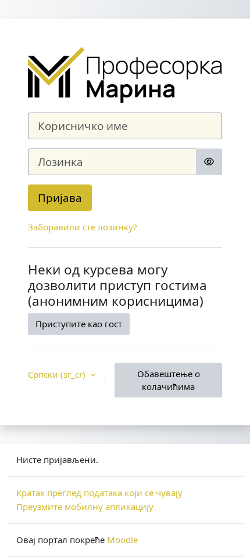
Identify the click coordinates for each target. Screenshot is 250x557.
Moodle (122, 539)
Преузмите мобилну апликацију (84, 506)
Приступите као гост (78, 324)
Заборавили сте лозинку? (82, 227)
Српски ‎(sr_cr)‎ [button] (58, 374)
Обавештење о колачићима (168, 380)
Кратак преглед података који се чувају (99, 492)
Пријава (60, 197)
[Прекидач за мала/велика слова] (209, 162)
